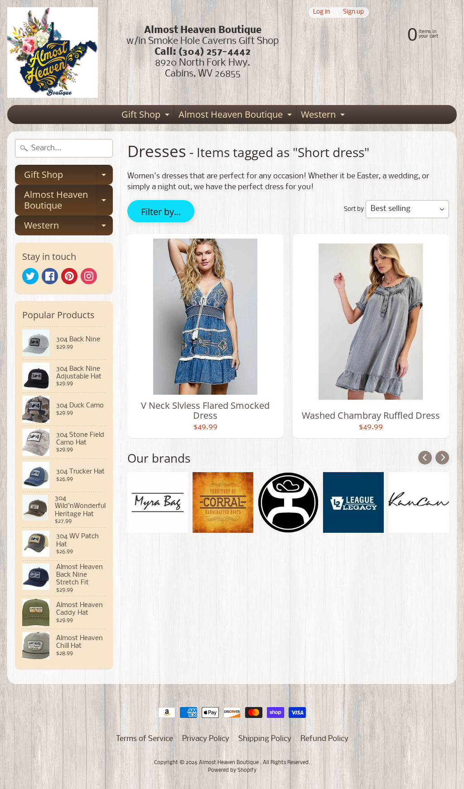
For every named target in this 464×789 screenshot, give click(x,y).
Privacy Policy (205, 739)
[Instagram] (89, 276)
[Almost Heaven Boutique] (52, 52)
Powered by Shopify (232, 770)
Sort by (354, 209)
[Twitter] (30, 276)
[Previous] (425, 457)
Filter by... (161, 212)
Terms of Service (144, 739)
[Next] (442, 457)
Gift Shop (146, 116)
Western (324, 116)
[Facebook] (50, 276)
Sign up (353, 12)
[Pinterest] (69, 276)
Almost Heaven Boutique (236, 116)
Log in (321, 12)
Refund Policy (324, 739)
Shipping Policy (264, 739)
